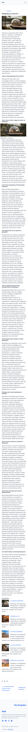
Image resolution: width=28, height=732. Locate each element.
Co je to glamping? (15, 645)
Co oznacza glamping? (16, 600)
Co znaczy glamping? (16, 631)
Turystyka (8, 10)
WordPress (10, 729)
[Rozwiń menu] (25, 2)
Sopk (3, 2)
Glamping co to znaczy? (17, 660)
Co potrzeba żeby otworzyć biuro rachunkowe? (8, 688)
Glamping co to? (15, 616)
